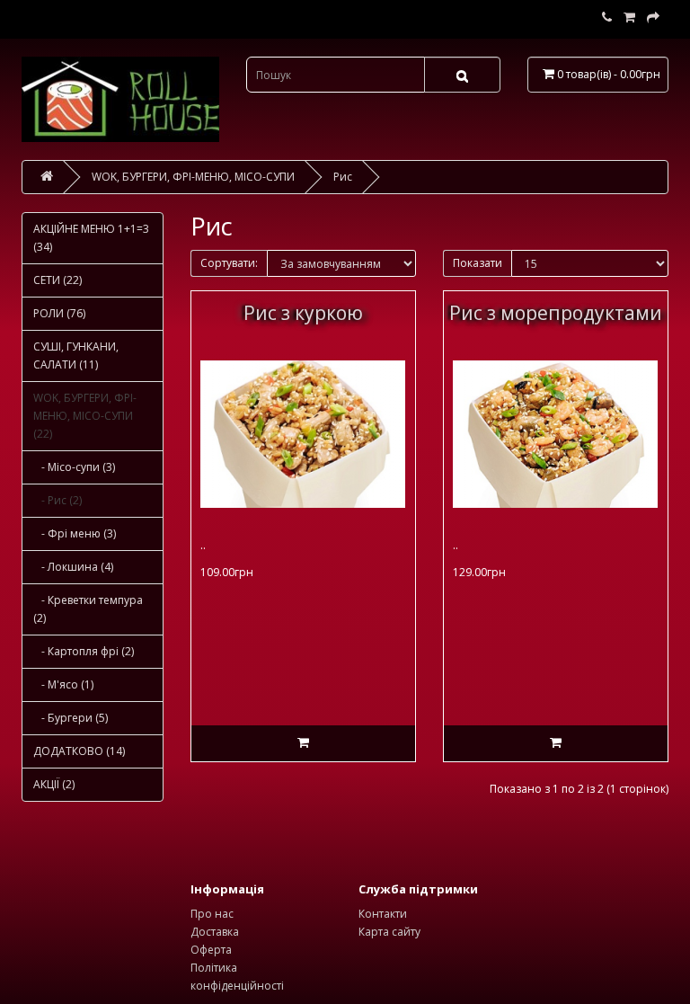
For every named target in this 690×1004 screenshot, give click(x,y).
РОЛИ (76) (59, 313)
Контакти (382, 913)
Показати (477, 263)
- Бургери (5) (70, 717)
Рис (342, 176)
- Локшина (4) (73, 566)
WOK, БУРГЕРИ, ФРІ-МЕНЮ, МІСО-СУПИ (193, 176)
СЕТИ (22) (57, 280)
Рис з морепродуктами (555, 312)
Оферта (211, 949)
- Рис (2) (57, 500)
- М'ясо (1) (63, 684)
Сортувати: (229, 263)
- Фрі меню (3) (74, 533)
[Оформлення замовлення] (653, 17)
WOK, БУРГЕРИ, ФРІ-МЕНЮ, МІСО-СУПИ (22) (85, 415)
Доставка (214, 931)
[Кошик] (629, 17)
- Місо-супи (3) (74, 467)
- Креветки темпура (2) (88, 609)
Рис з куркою (303, 312)
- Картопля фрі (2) (83, 651)
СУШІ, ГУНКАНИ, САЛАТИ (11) (76, 355)
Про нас (212, 913)
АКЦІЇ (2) (54, 784)
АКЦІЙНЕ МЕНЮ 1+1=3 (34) (91, 237)
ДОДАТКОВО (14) (79, 751)
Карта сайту (389, 931)
